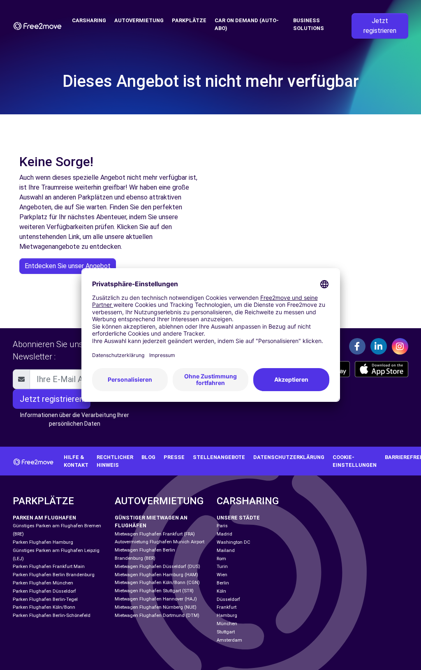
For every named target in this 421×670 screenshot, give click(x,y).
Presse (174, 457)
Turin (222, 566)
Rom (221, 558)
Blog (148, 457)
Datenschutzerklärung (288, 457)
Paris (222, 526)
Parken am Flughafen (44, 518)
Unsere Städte (238, 518)
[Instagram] (400, 346)
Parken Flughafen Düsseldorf (44, 591)
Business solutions (308, 24)
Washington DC (233, 542)
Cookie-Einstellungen (355, 461)
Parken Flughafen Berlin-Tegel (45, 599)
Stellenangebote (219, 457)
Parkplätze (189, 20)
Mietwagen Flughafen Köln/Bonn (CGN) (157, 582)
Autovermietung (139, 20)
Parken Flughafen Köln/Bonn (44, 607)
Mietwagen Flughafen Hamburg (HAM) (156, 574)
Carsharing (89, 20)
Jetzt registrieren (379, 26)
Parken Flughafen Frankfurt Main (49, 566)
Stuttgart (226, 632)
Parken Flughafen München (43, 583)
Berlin (223, 583)
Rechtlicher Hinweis (115, 461)
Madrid (224, 534)
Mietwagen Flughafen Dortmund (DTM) (157, 615)
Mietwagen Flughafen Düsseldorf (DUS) (157, 566)
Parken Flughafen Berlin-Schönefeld (51, 615)
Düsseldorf (228, 599)
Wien (222, 574)
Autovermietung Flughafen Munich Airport (159, 542)
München (227, 623)
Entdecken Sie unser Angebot (68, 266)
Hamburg (227, 615)
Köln (221, 591)
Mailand (226, 550)
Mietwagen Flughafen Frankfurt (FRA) (155, 534)
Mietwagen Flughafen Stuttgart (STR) (154, 590)
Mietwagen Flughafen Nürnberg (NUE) (156, 607)
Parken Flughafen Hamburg (43, 542)
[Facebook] (357, 346)
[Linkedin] (378, 346)
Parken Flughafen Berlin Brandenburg (54, 574)
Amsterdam (229, 640)
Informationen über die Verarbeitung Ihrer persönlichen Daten (74, 419)
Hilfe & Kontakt (76, 461)
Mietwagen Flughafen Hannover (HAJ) (156, 599)
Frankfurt (226, 607)
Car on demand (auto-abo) (247, 24)
